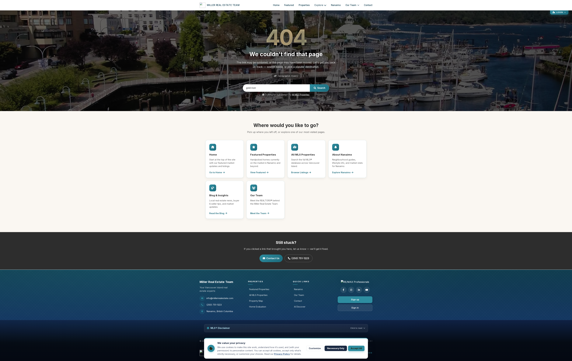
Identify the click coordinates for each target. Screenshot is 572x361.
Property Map (256, 301)
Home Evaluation (257, 306)
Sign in (355, 307)
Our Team (350, 5)
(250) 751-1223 (300, 258)
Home (276, 5)
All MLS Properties (300, 95)
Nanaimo (336, 5)
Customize (315, 348)
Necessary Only (335, 348)
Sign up (355, 299)
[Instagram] (351, 290)
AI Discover (299, 306)
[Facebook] (343, 290)
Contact (368, 5)
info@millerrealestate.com (219, 298)
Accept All (356, 348)
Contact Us (272, 258)
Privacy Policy (282, 354)
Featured (289, 5)
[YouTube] (367, 290)
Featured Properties (259, 289)
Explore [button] (318, 5)
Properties (304, 5)
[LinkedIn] (359, 290)
